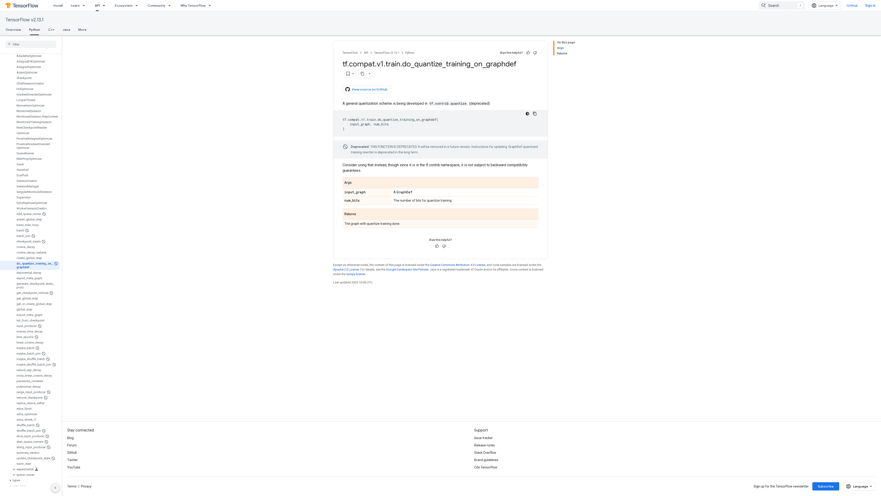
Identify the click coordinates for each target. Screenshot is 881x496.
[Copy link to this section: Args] (356, 183)
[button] (30, 469)
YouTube (73, 467)
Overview (13, 30)
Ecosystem (123, 5)
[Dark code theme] (527, 113)
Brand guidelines (486, 460)
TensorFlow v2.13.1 (25, 20)
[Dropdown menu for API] (105, 5)
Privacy (86, 486)
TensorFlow (350, 52)
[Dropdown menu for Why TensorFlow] (211, 5)
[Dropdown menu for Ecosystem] (137, 5)
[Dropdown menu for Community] (170, 5)
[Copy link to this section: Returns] (360, 214)
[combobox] (782, 5)
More (82, 30)
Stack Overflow (485, 452)
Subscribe (826, 486)
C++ (51, 30)
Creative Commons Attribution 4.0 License (457, 265)
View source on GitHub (370, 89)
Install (58, 5)
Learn (75, 5)
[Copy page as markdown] (362, 74)
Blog (70, 438)
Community (156, 5)
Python (34, 30)
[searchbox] (31, 44)
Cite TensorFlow (485, 467)
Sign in (870, 5)
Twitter (72, 460)
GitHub (852, 5)
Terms (72, 486)
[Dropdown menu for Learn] (85, 5)
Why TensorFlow (193, 5)
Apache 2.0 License (346, 269)
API (97, 5)
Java (66, 30)
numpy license (355, 274)
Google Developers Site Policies (407, 269)
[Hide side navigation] (55, 487)
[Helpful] (528, 52)
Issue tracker (483, 438)
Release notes (484, 445)
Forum (72, 445)
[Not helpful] (535, 52)
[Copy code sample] (534, 113)
